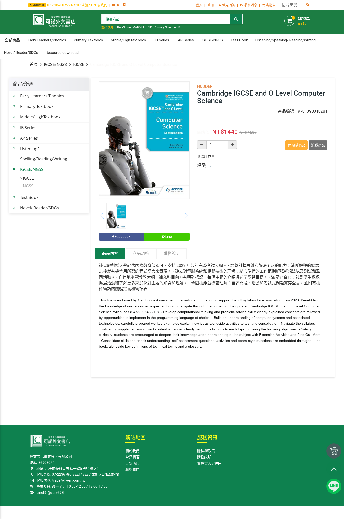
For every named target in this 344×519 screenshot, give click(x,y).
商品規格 (141, 253)
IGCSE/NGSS (55, 64)
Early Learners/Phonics (42, 96)
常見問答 (228, 5)
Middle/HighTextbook (40, 117)
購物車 (270, 5)
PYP (149, 27)
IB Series (28, 127)
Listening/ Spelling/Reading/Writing (43, 154)
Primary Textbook (36, 106)
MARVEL (139, 27)
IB (179, 27)
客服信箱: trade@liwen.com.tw (60, 480)
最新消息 (250, 5)
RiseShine (124, 27)
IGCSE (78, 64)
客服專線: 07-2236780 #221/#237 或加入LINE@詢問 (77, 474)
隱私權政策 (206, 451)
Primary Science (165, 27)
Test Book (29, 197)
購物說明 (171, 253)
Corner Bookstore (42, 512)
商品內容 (110, 253)
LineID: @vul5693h (50, 493)
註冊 (210, 5)
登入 (199, 5)
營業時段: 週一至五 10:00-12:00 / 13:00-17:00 (71, 486)
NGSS (27, 186)
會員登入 (204, 463)
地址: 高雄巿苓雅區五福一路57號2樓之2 (67, 469)
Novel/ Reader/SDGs (39, 208)
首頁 (34, 64)
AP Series (29, 138)
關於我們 (132, 451)
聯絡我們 (132, 469)
